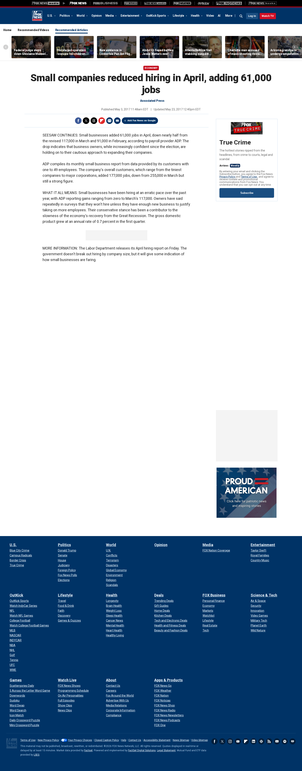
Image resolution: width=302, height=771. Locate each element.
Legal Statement (166, 750)
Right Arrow (294, 47)
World (81, 15)
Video (210, 15)
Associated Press (152, 100)
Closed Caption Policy (106, 740)
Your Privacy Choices (80, 740)
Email (117, 120)
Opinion (96, 15)
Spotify (285, 741)
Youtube (238, 741)
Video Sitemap (199, 740)
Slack (261, 741)
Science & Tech (264, 595)
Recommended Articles (71, 30)
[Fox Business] (105, 3)
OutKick (16, 595)
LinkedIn (253, 741)
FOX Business (214, 595)
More (228, 15)
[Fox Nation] (130, 3)
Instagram (230, 741)
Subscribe (246, 192)
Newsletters (277, 741)
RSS (269, 741)
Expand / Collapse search (241, 16)
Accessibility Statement (157, 740)
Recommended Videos (33, 30)
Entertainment (130, 15)
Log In (252, 15)
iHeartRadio (292, 741)
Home (7, 30)
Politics (65, 15)
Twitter (86, 120)
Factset (88, 750)
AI (219, 15)
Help (123, 740)
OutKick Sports (156, 15)
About (111, 680)
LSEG (36, 754)
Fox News (37, 16)
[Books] (262, 3)
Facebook (78, 120)
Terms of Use (249, 176)
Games (16, 680)
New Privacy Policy (48, 740)
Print (109, 120)
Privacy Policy (227, 176)
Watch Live (67, 680)
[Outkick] (204, 3)
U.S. (50, 15)
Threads (94, 120)
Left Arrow (5, 47)
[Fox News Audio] (155, 3)
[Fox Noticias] (229, 3)
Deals (159, 595)
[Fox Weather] (182, 3)
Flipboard (101, 120)
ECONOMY (151, 68)
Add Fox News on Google (142, 120)
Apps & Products (168, 680)
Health (195, 15)
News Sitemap (181, 740)
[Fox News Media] (78, 3)
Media (109, 15)
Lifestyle (179, 15)
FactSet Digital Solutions (142, 750)
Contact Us (134, 740)
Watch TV (268, 15)
